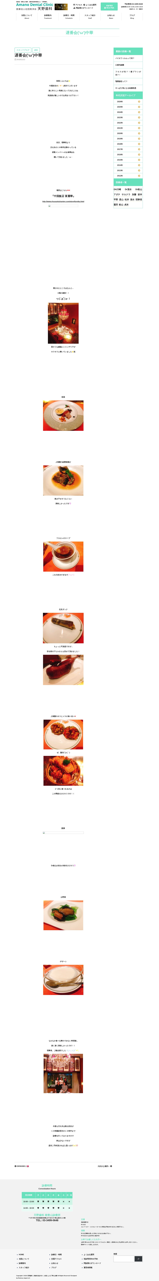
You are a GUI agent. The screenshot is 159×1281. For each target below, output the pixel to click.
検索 (115, 1254)
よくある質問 (89, 1254)
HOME (21, 1254)
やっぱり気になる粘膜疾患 (125, 88)
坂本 (140, 194)
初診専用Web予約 (91, 1259)
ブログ (132, 16)
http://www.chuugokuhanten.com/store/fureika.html (63, 201)
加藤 (134, 194)
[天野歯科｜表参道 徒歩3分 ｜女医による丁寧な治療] (35, 9)
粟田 (116, 204)
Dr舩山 (138, 189)
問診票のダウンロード (92, 1263)
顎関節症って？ (121, 81)
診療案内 (48, 16)
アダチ (117, 194)
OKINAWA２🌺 (22, 1166)
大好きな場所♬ (104, 1166)
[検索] (138, 1258)
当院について (26, 16)
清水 (132, 199)
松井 (127, 199)
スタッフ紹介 (90, 16)
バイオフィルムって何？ (124, 58)
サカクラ (126, 194)
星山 (121, 199)
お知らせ (111, 16)
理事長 (139, 199)
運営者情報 (88, 1267)
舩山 (121, 204)
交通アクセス (56, 1259)
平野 (116, 199)
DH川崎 (117, 189)
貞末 (126, 204)
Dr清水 (128, 189)
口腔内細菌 (119, 65)
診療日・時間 (69, 16)
